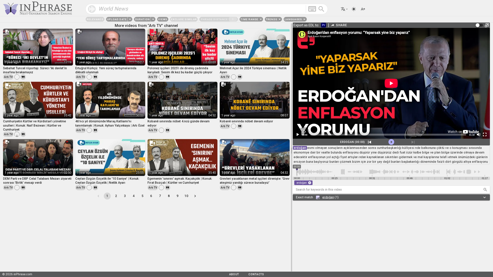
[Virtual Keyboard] (312, 8)
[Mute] (478, 134)
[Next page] (195, 196)
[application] (391, 83)
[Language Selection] (344, 9)
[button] (485, 189)
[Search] (321, 9)
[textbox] (207, 9)
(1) (317, 197)
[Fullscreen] (484, 134)
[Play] (297, 134)
